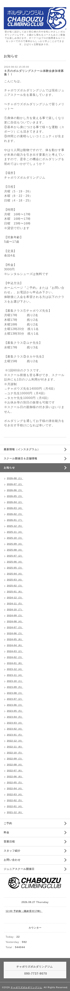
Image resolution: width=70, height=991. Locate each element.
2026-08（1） (15, 478)
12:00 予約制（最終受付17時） (24, 911)
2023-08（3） (15, 693)
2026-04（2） (15, 502)
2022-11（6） (15, 746)
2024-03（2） (15, 651)
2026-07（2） (15, 484)
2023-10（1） (15, 681)
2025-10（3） (15, 538)
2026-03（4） (15, 508)
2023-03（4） (15, 723)
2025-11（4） (15, 532)
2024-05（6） (15, 639)
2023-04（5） (15, 717)
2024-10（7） (15, 609)
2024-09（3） (15, 615)
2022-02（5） (15, 800)
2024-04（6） (15, 645)
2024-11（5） (15, 603)
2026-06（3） (15, 490)
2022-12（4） (15, 741)
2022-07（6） (15, 770)
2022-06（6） (15, 776)
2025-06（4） (15, 562)
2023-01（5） (15, 735)
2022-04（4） (15, 788)
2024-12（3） (15, 597)
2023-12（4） (15, 669)
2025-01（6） (15, 591)
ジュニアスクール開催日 (19, 868)
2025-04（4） (15, 573)
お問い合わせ (12, 859)
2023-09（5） (15, 687)
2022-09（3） (15, 758)
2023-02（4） (15, 729)
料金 (6, 832)
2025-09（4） (15, 544)
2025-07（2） (15, 556)
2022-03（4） (15, 794)
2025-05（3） (15, 568)
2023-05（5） (15, 711)
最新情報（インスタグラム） (22, 449)
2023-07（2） (15, 699)
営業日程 (9, 841)
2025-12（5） (15, 526)
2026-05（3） (15, 496)
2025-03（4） (15, 579)
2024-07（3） (15, 627)
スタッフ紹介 (12, 850)
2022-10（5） (15, 752)
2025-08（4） (15, 550)
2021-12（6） (15, 812)
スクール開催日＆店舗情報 (20, 458)
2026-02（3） (15, 514)
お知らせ (9, 467)
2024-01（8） (15, 663)
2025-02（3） (15, 585)
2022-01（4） (15, 806)
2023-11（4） (15, 675)
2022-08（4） (15, 764)
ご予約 (8, 823)
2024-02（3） (15, 657)
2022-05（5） (15, 782)
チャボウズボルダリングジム (26, 987)
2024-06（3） (15, 633)
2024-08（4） (15, 621)
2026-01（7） (15, 520)
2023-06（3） (15, 705)
